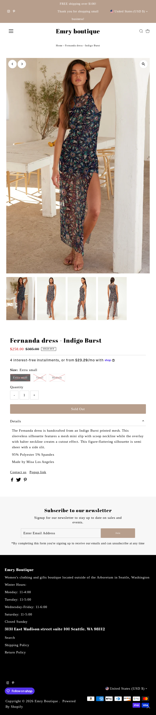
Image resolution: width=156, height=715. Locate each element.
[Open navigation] (23, 31)
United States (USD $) (130, 11)
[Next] (22, 64)
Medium (57, 377)
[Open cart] (148, 31)
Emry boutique (78, 31)
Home (59, 45)
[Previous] (12, 64)
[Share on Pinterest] (25, 480)
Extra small (20, 377)
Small (39, 377)
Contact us (18, 472)
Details (15, 421)
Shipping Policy (17, 645)
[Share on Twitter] (19, 480)
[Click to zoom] (143, 64)
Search (10, 637)
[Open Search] (141, 31)
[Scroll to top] (148, 707)
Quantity (16, 387)
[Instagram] (8, 11)
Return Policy (15, 652)
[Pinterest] (14, 11)
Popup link (37, 472)
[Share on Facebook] (12, 480)
